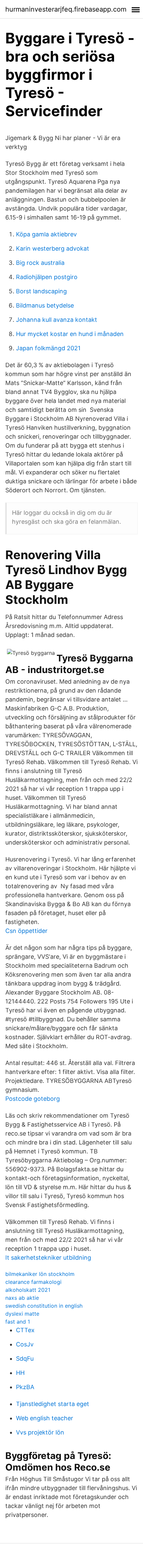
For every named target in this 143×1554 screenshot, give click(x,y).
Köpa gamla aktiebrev (46, 234)
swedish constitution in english (43, 1305)
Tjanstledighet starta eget (52, 1403)
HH (20, 1372)
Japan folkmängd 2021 (48, 348)
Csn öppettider (26, 930)
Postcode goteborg (32, 1098)
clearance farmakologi (33, 1282)
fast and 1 (17, 1321)
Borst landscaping (41, 291)
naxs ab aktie (22, 1297)
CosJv (25, 1344)
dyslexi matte (22, 1313)
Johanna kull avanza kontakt (56, 319)
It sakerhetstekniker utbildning (48, 1257)
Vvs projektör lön (40, 1432)
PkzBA (25, 1387)
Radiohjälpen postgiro (46, 276)
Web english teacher (44, 1418)
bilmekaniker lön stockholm (39, 1274)
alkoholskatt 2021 (27, 1290)
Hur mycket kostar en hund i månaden (70, 333)
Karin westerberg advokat (52, 248)
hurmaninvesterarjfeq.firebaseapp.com (65, 9)
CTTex (25, 1330)
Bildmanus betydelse (45, 305)
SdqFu (25, 1358)
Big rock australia (40, 262)
